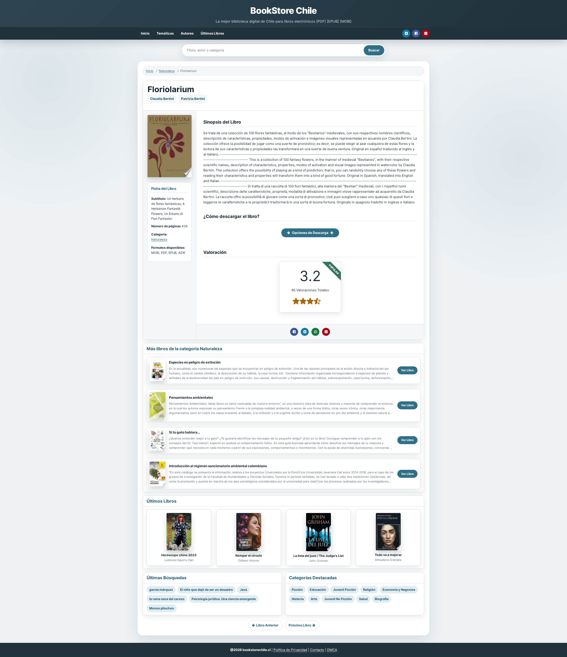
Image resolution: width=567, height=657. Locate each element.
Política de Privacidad (290, 650)
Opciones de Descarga (310, 233)
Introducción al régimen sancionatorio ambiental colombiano (218, 466)
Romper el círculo (248, 555)
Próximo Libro (300, 625)
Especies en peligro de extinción (195, 362)
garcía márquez (161, 589)
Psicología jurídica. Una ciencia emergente (224, 599)
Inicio (145, 33)
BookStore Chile (283, 10)
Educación (318, 589)
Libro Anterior (267, 625)
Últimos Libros (212, 33)
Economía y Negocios (399, 589)
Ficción (297, 589)
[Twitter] (406, 33)
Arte (314, 599)
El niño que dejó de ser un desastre (206, 589)
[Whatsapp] (315, 332)
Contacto (317, 650)
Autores (187, 33)
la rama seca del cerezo (166, 599)
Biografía (381, 599)
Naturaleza (167, 71)
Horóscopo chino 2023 (178, 555)
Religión (369, 589)
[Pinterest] (426, 33)
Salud (363, 599)
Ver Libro (407, 370)
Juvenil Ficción (344, 589)
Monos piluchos (161, 608)
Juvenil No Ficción (338, 599)
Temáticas (165, 33)
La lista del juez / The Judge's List (318, 556)
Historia (298, 599)
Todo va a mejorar (388, 555)
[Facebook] (416, 33)
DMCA (332, 650)
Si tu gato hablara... (184, 432)
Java (243, 589)
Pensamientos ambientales (191, 397)
